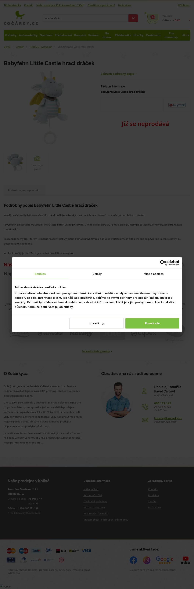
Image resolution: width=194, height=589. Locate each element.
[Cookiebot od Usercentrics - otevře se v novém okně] (162, 263)
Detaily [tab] (97, 273)
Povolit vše (152, 323)
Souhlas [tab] (40, 273)
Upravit (94, 323)
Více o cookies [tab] (153, 273)
